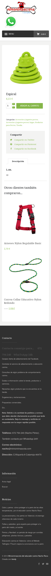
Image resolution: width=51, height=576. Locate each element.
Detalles (25, 228)
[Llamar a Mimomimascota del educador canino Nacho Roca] (11, 27)
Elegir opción (25, 221)
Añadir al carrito (29, 105)
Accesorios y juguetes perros (26, 119)
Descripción (18, 161)
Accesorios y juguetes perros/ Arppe (20, 122)
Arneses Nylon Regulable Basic (22, 243)
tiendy (14, 559)
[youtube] (47, 564)
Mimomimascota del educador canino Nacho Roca (28, 556)
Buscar (5, 486)
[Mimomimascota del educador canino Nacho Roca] (25, 8)
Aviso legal (6, 481)
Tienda (19, 125)
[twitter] (43, 564)
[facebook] (39, 564)
